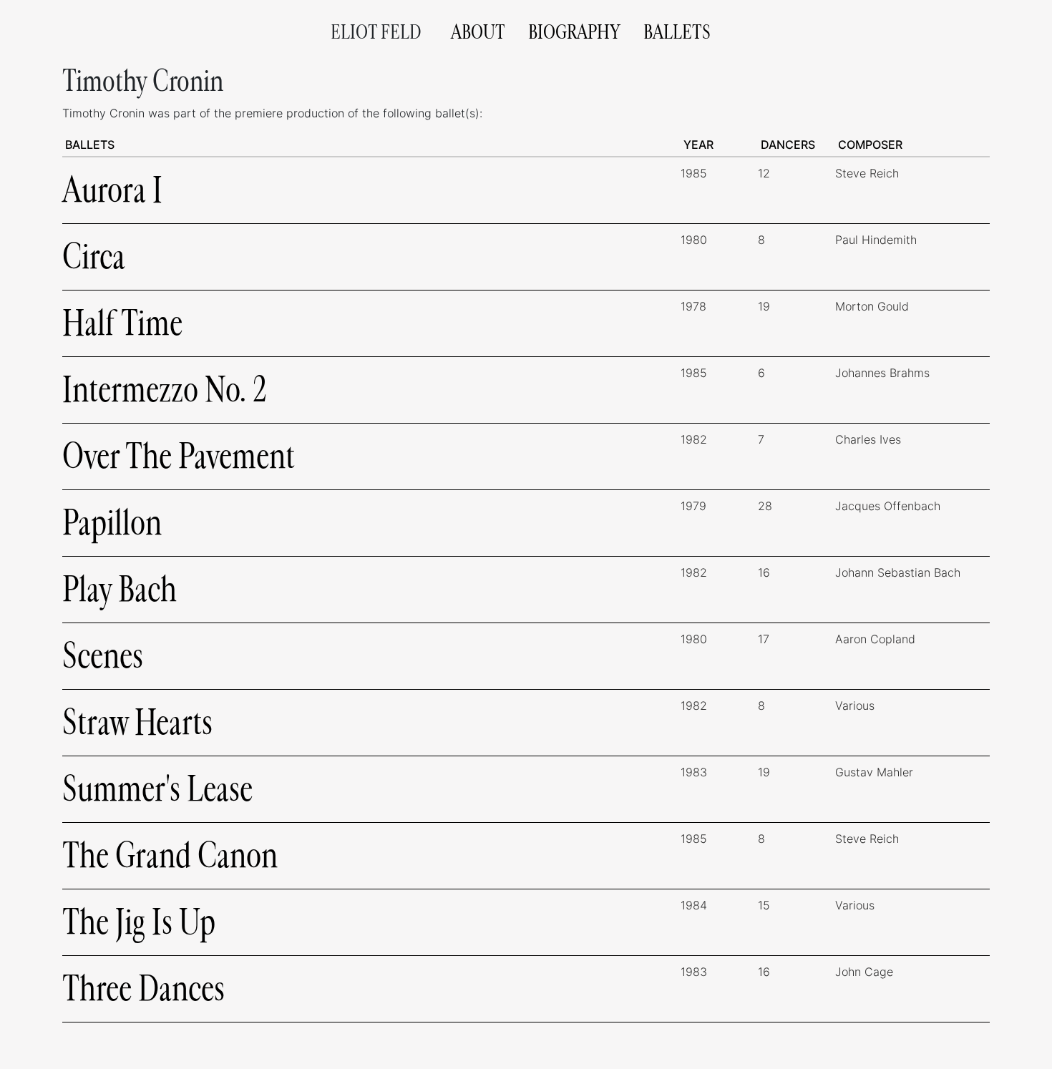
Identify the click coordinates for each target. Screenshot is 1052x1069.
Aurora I (112, 190)
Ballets (677, 32)
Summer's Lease (157, 788)
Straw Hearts (137, 722)
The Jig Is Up (138, 921)
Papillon (112, 522)
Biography (574, 32)
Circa (93, 256)
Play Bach (119, 589)
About (478, 32)
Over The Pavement (178, 456)
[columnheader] (371, 145)
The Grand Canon (170, 855)
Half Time (122, 323)
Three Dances (143, 988)
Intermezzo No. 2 (164, 389)
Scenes (102, 655)
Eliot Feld (376, 32)
